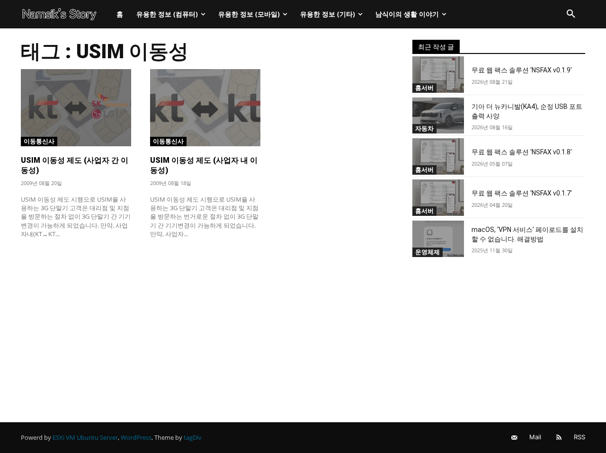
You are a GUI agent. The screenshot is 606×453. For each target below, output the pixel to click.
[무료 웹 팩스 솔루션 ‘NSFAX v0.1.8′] (438, 156)
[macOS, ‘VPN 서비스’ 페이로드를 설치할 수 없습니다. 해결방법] (438, 239)
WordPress (136, 437)
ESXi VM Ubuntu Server (85, 437)
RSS (579, 437)
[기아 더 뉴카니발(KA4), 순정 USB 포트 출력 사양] (438, 116)
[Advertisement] (205, 315)
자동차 (424, 128)
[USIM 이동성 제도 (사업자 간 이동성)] (76, 107)
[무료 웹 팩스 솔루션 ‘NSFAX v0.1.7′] (438, 197)
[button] (571, 14)
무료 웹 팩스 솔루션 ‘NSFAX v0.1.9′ (522, 70)
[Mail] (514, 437)
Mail (535, 437)
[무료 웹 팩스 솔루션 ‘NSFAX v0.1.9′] (438, 74)
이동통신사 (39, 141)
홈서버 (424, 87)
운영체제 (427, 252)
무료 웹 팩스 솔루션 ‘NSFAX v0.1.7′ (522, 193)
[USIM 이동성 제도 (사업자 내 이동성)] (205, 107)
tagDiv (193, 437)
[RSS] (559, 437)
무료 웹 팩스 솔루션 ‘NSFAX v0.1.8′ (522, 152)
